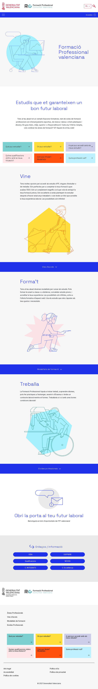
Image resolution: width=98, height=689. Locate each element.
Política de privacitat (58, 672)
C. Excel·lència (67, 568)
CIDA (30, 554)
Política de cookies (11, 675)
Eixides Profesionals (15, 625)
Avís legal (7, 669)
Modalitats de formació (16, 621)
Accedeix (89, 15)
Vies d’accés (12, 617)
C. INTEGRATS (30, 568)
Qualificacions (30, 561)
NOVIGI (67, 561)
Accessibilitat (9, 672)
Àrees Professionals (15, 613)
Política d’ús (54, 669)
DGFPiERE (67, 554)
